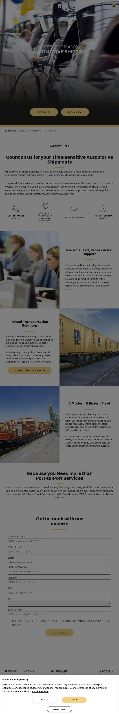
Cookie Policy (40, 691)
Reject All (45, 700)
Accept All (74, 700)
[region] (59, 695)
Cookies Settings (59, 709)
